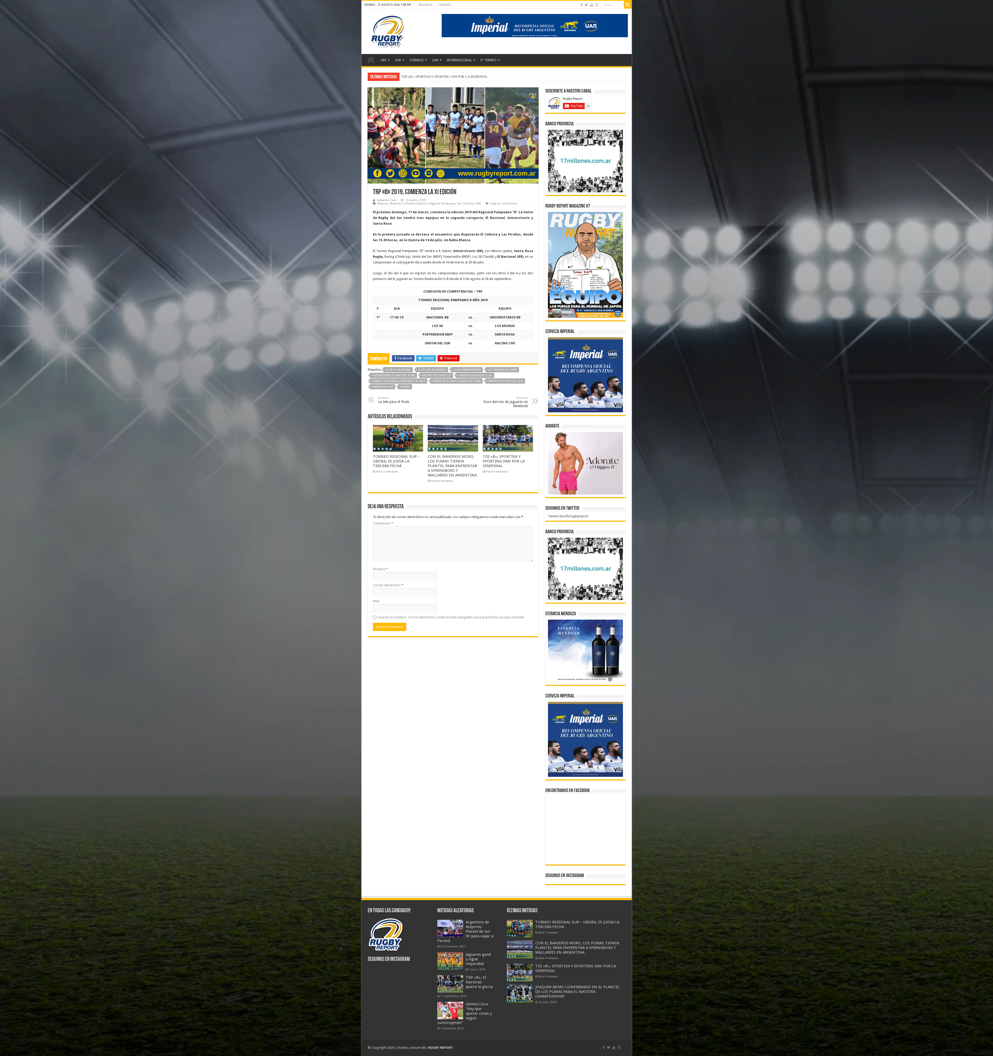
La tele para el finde (393, 400)
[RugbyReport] (535, 25)
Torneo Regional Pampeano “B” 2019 (398, 381)
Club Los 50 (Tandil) (432, 369)
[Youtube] (592, 5)
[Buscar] (628, 5)
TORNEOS (416, 60)
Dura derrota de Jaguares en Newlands (505, 402)
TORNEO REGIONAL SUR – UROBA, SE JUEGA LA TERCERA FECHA (396, 461)
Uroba (405, 387)
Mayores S (397, 203)
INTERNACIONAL (459, 60)
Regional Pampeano (442, 203)
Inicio (371, 59)
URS (384, 60)
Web (376, 601)
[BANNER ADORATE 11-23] (585, 463)
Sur (459, 203)
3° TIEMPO (488, 60)
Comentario (383, 523)
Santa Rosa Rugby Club (475, 375)
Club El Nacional (398, 369)
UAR (435, 60)
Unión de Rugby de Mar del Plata (456, 381)
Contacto (444, 4)
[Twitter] (586, 5)
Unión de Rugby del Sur (505, 381)
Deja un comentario (504, 203)
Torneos (468, 203)
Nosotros (425, 4)
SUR (398, 60)
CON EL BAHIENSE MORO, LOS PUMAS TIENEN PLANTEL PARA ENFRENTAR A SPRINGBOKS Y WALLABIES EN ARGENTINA (452, 465)
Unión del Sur (382, 387)
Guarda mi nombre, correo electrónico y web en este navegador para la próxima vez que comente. (451, 617)
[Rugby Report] (387, 30)
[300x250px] (585, 651)
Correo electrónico (388, 585)
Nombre (380, 569)
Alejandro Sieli (386, 200)
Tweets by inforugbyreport (568, 516)
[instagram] (597, 5)
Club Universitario (467, 369)
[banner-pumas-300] (585, 375)
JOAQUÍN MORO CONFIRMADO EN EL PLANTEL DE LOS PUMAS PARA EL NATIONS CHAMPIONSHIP (577, 992)
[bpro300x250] (585, 161)
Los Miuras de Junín (502, 369)
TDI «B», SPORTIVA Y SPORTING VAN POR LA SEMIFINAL (504, 461)
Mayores (383, 203)
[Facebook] (581, 5)
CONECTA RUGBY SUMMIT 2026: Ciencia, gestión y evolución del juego (455, 77)
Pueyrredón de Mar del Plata (393, 375)
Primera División (416, 203)
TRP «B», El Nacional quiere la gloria (479, 982)
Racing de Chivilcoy (436, 375)
